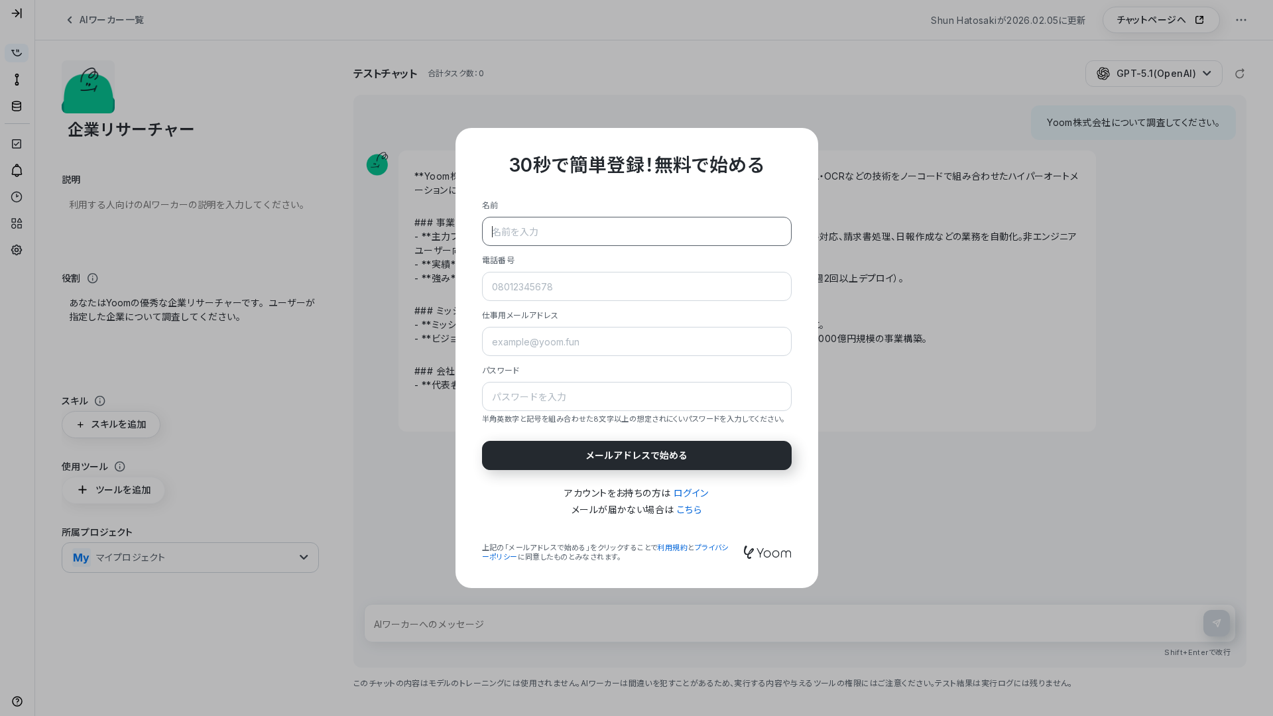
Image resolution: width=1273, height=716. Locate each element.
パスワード (501, 370)
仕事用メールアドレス (520, 315)
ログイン (691, 493)
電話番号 (498, 260)
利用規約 (672, 547)
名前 (490, 205)
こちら (689, 509)
